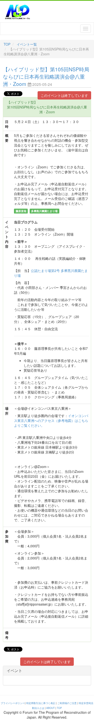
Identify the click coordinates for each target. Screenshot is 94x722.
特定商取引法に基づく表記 (40, 703)
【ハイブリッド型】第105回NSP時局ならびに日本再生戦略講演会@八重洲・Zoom (46, 76)
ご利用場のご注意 (67, 703)
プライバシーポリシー (13, 703)
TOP (7, 44)
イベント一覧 (27, 44)
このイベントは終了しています (64, 95)
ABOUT (50, 708)
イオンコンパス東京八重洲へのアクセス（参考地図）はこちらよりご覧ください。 (51, 420)
